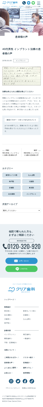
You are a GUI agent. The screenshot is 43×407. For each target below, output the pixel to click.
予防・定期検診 (10, 342)
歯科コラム (27, 368)
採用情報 (26, 373)
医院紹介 (7, 307)
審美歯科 (7, 338)
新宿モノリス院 (11, 175)
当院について (9, 350)
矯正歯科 (26, 334)
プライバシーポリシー (13, 388)
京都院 (11, 188)
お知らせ (7, 373)
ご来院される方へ (10, 357)
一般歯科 (26, 338)
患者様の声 (8, 363)
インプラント (31, 194)
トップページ (9, 299)
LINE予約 (23, 269)
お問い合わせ (24, 261)
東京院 (31, 188)
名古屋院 (11, 194)
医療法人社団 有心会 (29, 388)
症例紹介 (26, 363)
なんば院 (31, 175)
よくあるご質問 (10, 368)
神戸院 (11, 181)
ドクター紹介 (28, 357)
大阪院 (31, 181)
